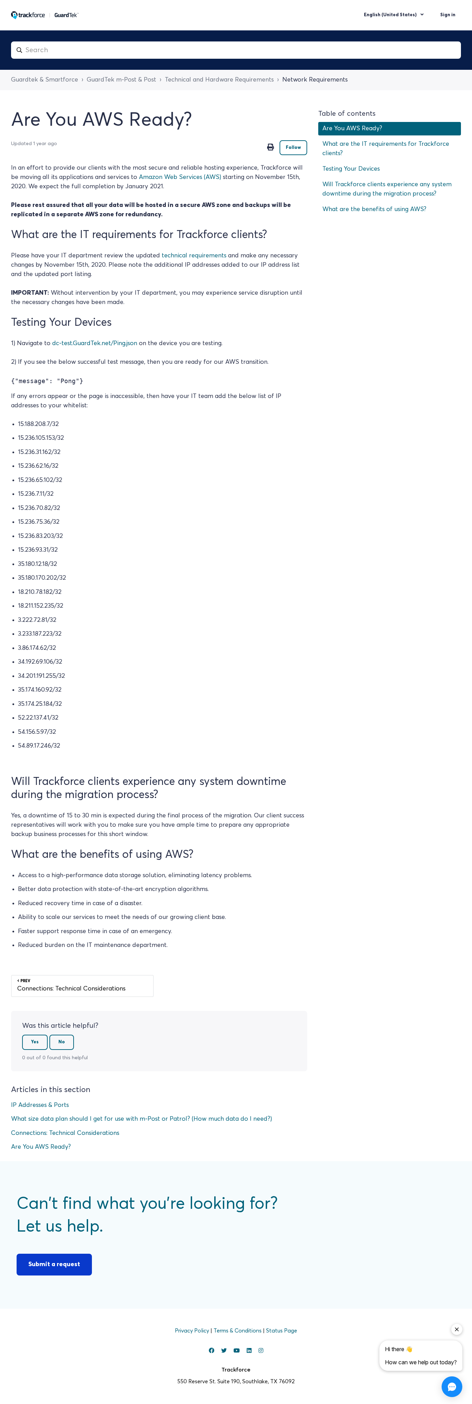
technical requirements (194, 256)
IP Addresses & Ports (40, 1105)
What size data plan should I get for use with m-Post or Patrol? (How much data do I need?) (141, 1119)
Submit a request (54, 1264)
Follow (293, 147)
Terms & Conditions (238, 1331)
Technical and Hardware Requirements (219, 80)
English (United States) (391, 15)
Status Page (281, 1331)
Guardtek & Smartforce (44, 80)
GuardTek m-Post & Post (121, 80)
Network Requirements (315, 80)
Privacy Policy (192, 1331)
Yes (35, 1042)
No (61, 1042)
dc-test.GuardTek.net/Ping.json (95, 343)
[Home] (45, 15)
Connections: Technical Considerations (65, 1133)
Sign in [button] (447, 15)
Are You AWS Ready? (41, 1147)
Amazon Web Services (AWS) (180, 177)
